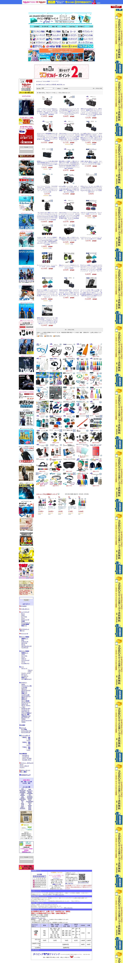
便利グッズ (24, 698)
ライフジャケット (25, 622)
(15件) (50, 248)
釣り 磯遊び (23, 771)
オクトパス (24, 643)
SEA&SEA (29, 796)
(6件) (72, 144)
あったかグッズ (25, 717)
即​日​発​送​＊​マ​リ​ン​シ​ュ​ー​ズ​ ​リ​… (52, 508)
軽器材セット (25, 652)
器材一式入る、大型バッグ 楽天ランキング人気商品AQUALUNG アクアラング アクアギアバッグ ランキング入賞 (69, 239)
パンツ (28, 740)
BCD (23, 640)
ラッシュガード (25, 735)
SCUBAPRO (30, 793)
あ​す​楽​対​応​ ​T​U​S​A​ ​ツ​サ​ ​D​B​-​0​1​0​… (72, 508)
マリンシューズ (25, 619)
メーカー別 (26, 787)
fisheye (22, 800)
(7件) (50, 300)
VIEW (29, 806)
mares (22, 805)
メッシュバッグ (25, 660)
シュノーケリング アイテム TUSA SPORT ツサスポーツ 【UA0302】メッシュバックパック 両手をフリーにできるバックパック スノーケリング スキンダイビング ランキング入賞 (47, 189)
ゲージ (23, 644)
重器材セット (25, 638)
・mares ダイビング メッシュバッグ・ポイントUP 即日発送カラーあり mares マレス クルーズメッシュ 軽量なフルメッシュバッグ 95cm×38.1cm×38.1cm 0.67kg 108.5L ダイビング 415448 (69, 111)
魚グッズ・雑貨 (25, 714)
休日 (22, 781)
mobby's (22, 807)
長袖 (29, 737)
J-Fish (22, 804)
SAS (30, 794)
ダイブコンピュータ (26, 646)
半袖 (29, 739)
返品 (29, 783)
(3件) (72, 244)
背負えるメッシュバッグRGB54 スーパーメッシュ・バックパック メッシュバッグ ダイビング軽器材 (69, 267)
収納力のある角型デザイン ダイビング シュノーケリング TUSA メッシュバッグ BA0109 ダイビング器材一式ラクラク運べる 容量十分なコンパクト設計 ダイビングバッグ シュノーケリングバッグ (69, 292)
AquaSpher (22, 791)
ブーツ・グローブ (24, 766)
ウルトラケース (25, 711)
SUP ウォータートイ (25, 770)
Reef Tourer (30, 790)
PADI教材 (22, 725)
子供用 (23, 621)
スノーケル (24, 616)
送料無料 (66, 88)
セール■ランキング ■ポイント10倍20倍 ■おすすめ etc (50, 84)
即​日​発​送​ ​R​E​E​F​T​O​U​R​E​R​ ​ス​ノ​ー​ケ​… (62, 508)
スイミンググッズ (25, 732)
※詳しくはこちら (59, 894)
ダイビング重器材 (24, 636)
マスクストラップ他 (26, 686)
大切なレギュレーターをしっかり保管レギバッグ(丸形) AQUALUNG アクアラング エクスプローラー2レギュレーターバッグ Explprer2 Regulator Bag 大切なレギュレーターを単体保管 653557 (91, 189)
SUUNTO (30, 798)
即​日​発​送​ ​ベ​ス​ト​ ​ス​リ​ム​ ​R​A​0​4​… (41, 508)
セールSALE (23, 606)
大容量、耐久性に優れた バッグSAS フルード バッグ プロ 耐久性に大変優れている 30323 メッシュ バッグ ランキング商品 (91, 163)
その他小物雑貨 (25, 624)
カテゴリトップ (39, 81)
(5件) (94, 217)
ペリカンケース (25, 710)
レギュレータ (25, 641)
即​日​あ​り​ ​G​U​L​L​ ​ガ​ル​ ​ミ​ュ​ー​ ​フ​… (82, 508)
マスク (23, 615)
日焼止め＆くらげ (26, 716)
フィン (23, 618)
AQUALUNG (22, 790)
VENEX (23, 722)
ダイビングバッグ (26, 690)
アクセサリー (23, 682)
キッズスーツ (25, 676)
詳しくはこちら (69, 883)
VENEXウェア (26, 775)
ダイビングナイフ (26, 696)
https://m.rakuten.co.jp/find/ (83, 882)
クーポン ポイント (24, 609)
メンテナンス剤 (25, 695)
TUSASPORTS (29, 801)
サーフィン (24, 674)
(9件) (50, 195)
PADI (29, 789)
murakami (22, 808)
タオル (23, 684)
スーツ (22, 667)
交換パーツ (24, 693)
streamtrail (29, 797)
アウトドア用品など (26, 713)
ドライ (29, 671)
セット (23, 613)
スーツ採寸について (26, 679)
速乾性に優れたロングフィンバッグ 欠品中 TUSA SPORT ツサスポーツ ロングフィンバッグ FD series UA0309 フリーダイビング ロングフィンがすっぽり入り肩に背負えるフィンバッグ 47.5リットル (47, 320)
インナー (22, 767)
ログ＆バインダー (26, 708)
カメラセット (26, 755)
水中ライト (24, 699)
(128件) (94, 144)
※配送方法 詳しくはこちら (38, 918)
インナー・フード (26, 673)
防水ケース (24, 692)
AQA (22, 789)
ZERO (29, 809)
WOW (29, 808)
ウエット (30, 670)
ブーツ (23, 662)
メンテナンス (25, 647)
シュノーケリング (24, 612)
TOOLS (23, 719)
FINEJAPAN (22, 799)
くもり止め (24, 687)
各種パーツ (24, 625)
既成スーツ (24, 677)
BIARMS (22, 795)
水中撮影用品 (23, 753)
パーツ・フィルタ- (27, 758)
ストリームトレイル (26, 720)
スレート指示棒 (25, 701)
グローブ (24, 659)
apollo (22, 793)
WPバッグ (24, 689)
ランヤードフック (26, 702)
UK (30, 804)
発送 (25, 781)
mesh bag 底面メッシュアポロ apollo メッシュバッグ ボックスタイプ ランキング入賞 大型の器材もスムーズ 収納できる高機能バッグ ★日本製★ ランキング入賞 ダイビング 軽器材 (69, 189)
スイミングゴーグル (26, 731)
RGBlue (30, 792)
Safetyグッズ (25, 704)
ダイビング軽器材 (24, 651)
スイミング (23, 728)
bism (22, 796)
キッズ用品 (24, 729)
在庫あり (59, 88)
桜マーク (22, 630)
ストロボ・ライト (27, 760)
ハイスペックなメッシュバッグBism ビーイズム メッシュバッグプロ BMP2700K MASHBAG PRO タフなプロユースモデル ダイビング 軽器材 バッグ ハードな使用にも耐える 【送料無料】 (48, 111)
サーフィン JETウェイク (26, 763)
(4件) (50, 169)
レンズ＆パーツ (25, 663)
